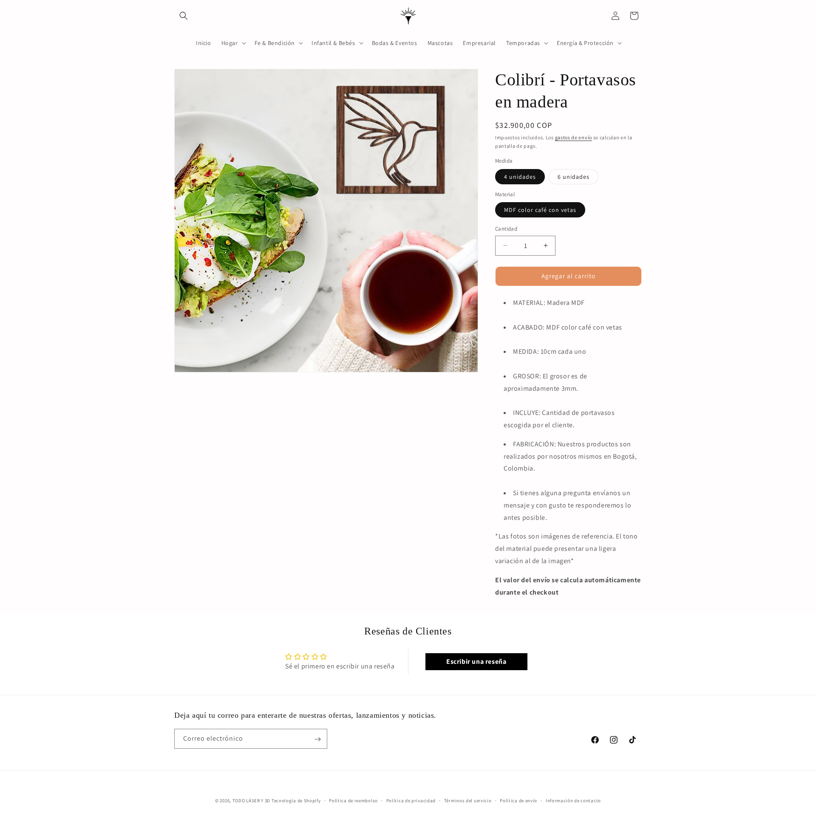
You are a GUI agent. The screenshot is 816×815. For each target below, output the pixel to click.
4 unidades (520, 176)
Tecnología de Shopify (296, 801)
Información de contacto (573, 800)
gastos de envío (573, 137)
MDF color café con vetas (540, 210)
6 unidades (573, 176)
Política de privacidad (411, 800)
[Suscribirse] (317, 739)
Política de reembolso (353, 800)
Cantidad (506, 228)
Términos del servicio (468, 800)
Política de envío (518, 800)
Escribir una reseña (476, 661)
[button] (183, 15)
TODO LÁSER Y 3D (251, 801)
